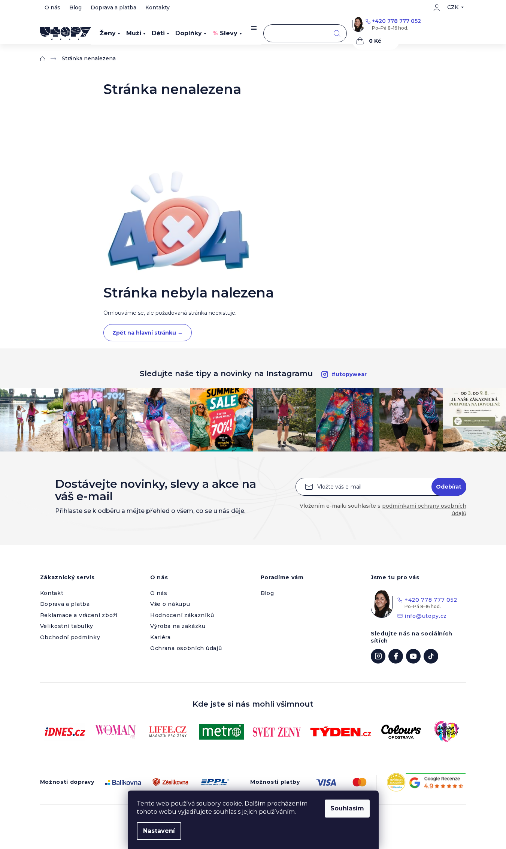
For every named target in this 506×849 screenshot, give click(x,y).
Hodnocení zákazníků (182, 615)
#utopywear (349, 374)
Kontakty (157, 7)
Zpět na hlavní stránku (147, 332)
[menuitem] (110, 33)
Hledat (337, 33)
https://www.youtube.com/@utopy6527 (413, 656)
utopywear (378, 656)
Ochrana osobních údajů (186, 648)
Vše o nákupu (170, 604)
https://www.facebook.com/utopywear (395, 656)
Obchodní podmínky (70, 637)
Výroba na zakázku (178, 626)
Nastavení (159, 830)
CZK (452, 7)
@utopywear (431, 656)
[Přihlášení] (436, 7)
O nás (52, 7)
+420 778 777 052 (396, 21)
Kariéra (160, 637)
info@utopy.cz (426, 616)
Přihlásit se (448, 487)
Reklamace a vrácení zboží (79, 615)
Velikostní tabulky (67, 626)
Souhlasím (347, 808)
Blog (75, 7)
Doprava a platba (113, 7)
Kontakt (52, 593)
